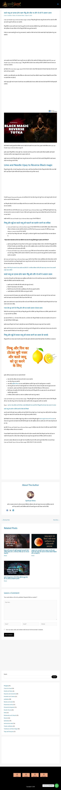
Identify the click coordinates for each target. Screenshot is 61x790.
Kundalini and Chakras (9, 696)
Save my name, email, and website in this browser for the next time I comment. (24, 629)
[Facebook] (7, 510)
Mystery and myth (8, 701)
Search (5, 674)
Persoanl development (9, 707)
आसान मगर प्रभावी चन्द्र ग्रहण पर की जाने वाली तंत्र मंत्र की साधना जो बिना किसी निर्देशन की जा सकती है (44, 552)
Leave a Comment (8, 15)
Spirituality (6, 720)
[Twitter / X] (10, 510)
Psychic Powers (7, 710)
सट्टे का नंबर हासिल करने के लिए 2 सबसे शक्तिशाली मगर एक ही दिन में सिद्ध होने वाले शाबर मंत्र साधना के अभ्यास (32, 405)
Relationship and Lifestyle (10, 715)
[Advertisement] (30, 48)
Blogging (6, 685)
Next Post (56, 520)
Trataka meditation (8, 726)
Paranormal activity (8, 704)
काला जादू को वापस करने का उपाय (47, 418)
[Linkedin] (13, 510)
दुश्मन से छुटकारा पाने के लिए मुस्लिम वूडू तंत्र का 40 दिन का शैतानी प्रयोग (16, 577)
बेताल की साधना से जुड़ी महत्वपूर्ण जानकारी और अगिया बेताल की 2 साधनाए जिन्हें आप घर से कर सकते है (16, 552)
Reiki (5, 712)
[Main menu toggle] (58, 4)
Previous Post (6, 520)
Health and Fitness (8, 691)
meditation (6, 699)
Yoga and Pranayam (8, 731)
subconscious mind (8, 723)
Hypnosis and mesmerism (10, 693)
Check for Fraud (8, 688)
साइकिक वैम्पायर (15, 383)
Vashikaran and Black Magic (10, 728)
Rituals (14, 15)
